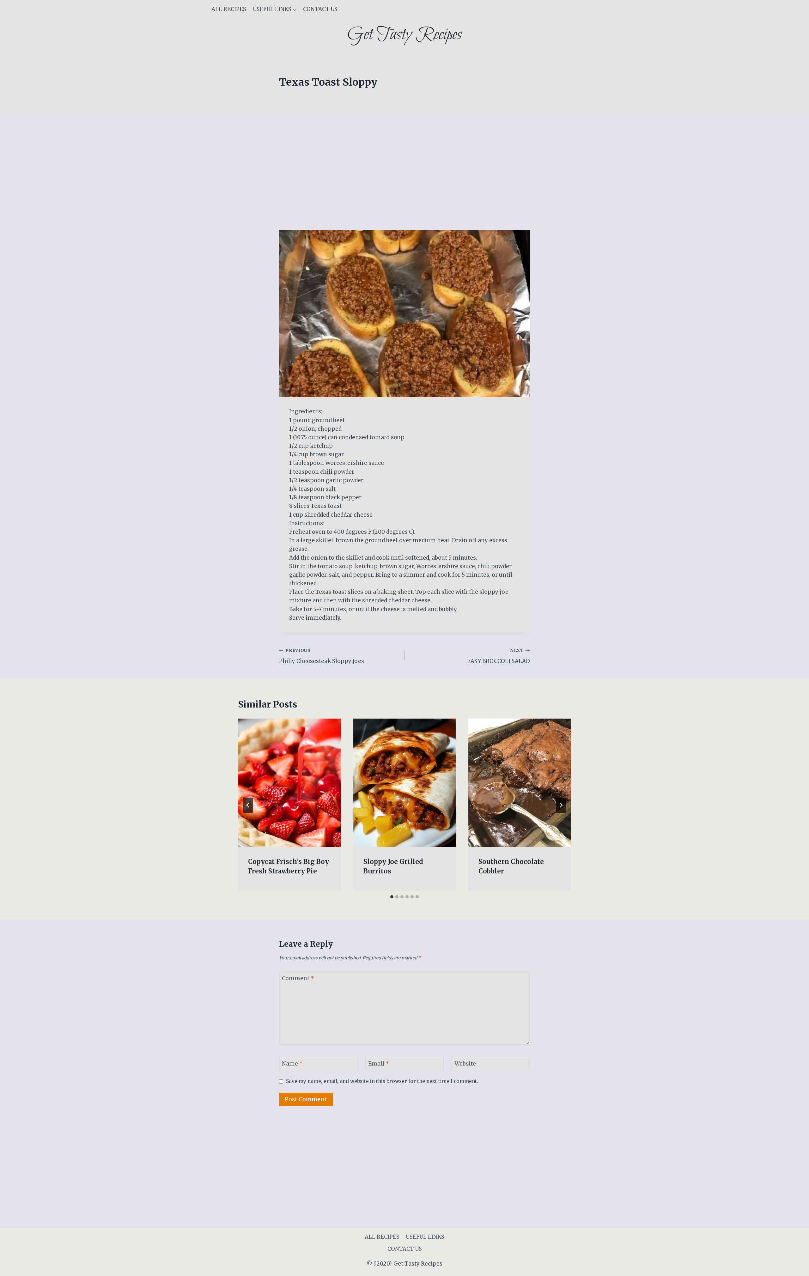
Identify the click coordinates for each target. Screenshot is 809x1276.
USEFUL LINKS (425, 1236)
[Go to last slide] (248, 805)
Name (292, 1063)
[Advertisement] (404, 183)
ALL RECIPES (228, 9)
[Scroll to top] (793, 1266)
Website (465, 1063)
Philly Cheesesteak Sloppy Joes (321, 656)
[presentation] (289, 783)
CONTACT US (320, 9)
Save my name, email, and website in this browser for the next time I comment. (382, 1081)
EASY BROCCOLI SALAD (498, 656)
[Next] (561, 805)
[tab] (391, 896)
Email (378, 1063)
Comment (298, 978)
